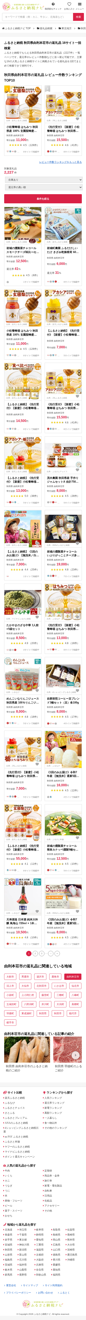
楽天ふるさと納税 (15, 1098)
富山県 (23, 1254)
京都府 (40, 1254)
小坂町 (10, 995)
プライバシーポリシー (18, 1292)
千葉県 (23, 1234)
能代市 (73, 1013)
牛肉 (7, 1170)
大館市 (10, 976)
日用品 (48, 1195)
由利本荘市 (73, 976)
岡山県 (56, 1239)
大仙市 (25, 985)
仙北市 (75, 985)
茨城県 (8, 1264)
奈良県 (40, 1269)
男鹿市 (25, 976)
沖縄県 (71, 1259)
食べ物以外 (50, 1123)
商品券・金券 (51, 1175)
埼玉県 (23, 1229)
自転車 (48, 1190)
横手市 (10, 1022)
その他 (48, 1210)
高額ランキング (53, 1113)
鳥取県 (56, 1229)
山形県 (8, 1254)
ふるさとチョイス (15, 1108)
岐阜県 (40, 1229)
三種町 (60, 995)
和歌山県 (41, 1274)
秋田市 (58, 1013)
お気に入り (69, 9)
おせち (8, 1215)
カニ (7, 1180)
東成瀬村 (27, 1013)
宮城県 (8, 1244)
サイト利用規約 (53, 1285)
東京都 (23, 1239)
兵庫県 (40, 1264)
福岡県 (56, 1274)
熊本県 (71, 1239)
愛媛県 (56, 1264)
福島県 (8, 1259)
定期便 (48, 1170)
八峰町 (75, 995)
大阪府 (40, 1259)
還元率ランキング (54, 1103)
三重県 (40, 1244)
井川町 (45, 1004)
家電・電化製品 (53, 1185)
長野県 (23, 1274)
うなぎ (8, 1185)
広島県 (56, 1244)
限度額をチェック (53, 9)
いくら (8, 1175)
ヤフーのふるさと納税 (17, 1146)
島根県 (56, 1234)
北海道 (8, 1229)
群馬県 (8, 1274)
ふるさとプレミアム (16, 1118)
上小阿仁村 (28, 995)
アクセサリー (51, 1205)
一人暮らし (50, 1118)
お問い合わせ (45, 1292)
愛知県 (40, 1239)
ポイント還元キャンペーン (20, 1156)
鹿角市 (55, 976)
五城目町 (11, 1004)
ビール (8, 1205)
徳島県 (56, 1254)
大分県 (71, 1244)
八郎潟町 (29, 1004)
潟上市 (10, 985)
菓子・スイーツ (13, 1210)
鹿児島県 (72, 1254)
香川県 (56, 1259)
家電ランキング (53, 1108)
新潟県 (23, 1249)
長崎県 (71, 1234)
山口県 (56, 1249)
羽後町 (10, 1013)
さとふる (10, 1113)
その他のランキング (55, 1128)
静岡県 (40, 1234)
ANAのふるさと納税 (16, 1123)
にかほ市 (59, 985)
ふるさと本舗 (12, 1141)
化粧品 (48, 1200)
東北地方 (66, 28)
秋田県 (43, 1013)
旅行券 (48, 1180)
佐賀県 (71, 1229)
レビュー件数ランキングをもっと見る (60, 162)
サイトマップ (30, 1285)
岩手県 (8, 1239)
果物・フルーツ (13, 1200)
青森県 (8, 1234)
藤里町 (45, 995)
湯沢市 (40, 976)
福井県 (23, 1264)
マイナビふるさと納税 (17, 1151)
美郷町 (75, 1004)
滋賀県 (40, 1249)
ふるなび (10, 1103)
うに (7, 1190)
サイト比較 (15, 1092)
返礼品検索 (46, 28)
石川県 (23, 1259)
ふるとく (65, 1292)
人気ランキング (53, 1098)
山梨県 (23, 1269)
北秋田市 (42, 985)
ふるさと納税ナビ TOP (17, 28)
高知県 (56, 1269)
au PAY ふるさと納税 (16, 1136)
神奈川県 (24, 1244)
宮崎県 (71, 1249)
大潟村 (60, 1004)
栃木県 (8, 1269)
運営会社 (11, 1285)
